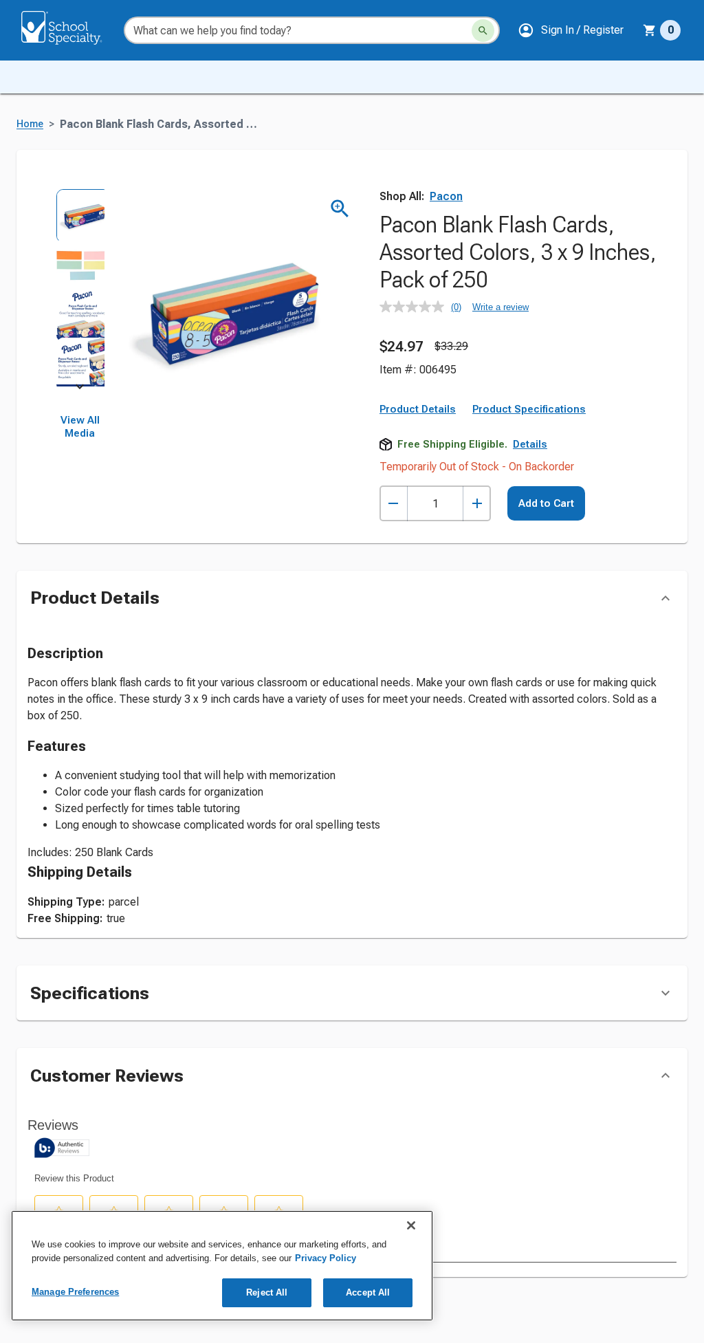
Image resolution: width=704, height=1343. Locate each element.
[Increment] (477, 503)
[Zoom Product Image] (340, 208)
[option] (79, 213)
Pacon (446, 196)
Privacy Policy (325, 1258)
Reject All (266, 1292)
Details (530, 444)
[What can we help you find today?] (483, 30)
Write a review (500, 307)
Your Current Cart (662, 30)
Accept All (368, 1292)
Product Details (418, 409)
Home (29, 124)
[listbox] (79, 287)
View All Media (80, 427)
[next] (80, 389)
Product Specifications (529, 409)
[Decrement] (394, 503)
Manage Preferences (75, 1292)
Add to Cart (546, 503)
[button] (571, 30)
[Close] (411, 1225)
